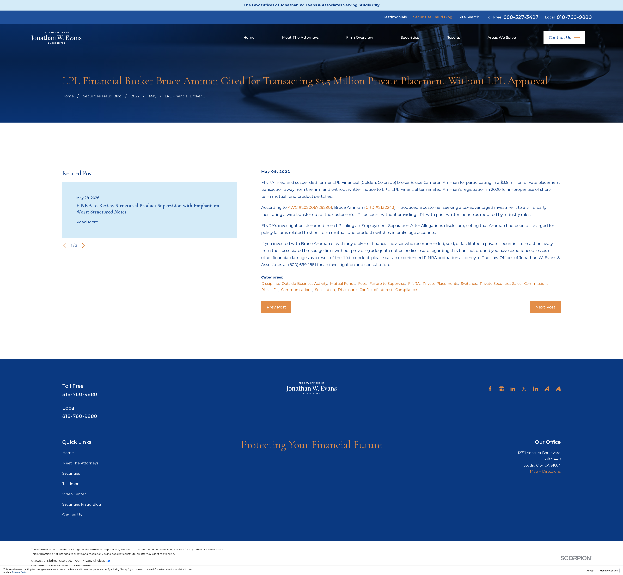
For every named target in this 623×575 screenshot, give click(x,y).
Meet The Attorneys (80, 463)
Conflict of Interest (376, 290)
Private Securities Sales (500, 283)
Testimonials (395, 17)
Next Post (545, 307)
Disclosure (347, 290)
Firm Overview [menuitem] (359, 37)
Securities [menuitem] (410, 37)
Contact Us (560, 37)
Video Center (74, 494)
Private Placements (440, 283)
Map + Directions (545, 471)
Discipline (270, 283)
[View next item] (83, 245)
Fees (362, 283)
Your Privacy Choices (90, 561)
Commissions (536, 283)
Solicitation (325, 290)
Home (68, 453)
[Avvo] (546, 388)
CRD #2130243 (380, 207)
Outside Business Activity (304, 283)
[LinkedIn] (512, 388)
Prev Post (276, 307)
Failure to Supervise (387, 283)
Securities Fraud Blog (432, 17)
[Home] (56, 38)
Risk (265, 290)
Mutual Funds (342, 283)
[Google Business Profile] (501, 388)
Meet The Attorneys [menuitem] (300, 37)
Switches (469, 283)
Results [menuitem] (453, 37)
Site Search (469, 17)
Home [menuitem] (249, 37)
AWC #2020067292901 (310, 207)
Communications (296, 290)
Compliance (406, 290)
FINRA (414, 283)
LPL (274, 290)
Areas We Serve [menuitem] (502, 37)
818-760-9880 (574, 17)
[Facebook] (490, 388)
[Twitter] (524, 388)
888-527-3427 (521, 17)
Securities (71, 473)
